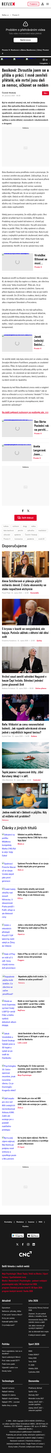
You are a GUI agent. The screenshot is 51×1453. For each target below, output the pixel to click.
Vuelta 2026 (28, 1291)
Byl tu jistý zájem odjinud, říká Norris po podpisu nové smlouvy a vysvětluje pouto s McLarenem (33, 1140)
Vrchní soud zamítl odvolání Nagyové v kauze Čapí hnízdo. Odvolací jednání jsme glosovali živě (24, 680)
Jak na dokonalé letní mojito (38, 1332)
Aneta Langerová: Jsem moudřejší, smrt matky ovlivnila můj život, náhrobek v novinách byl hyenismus (40, 450)
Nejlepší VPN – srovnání (11, 1402)
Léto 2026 (33, 1300)
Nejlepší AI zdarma (9, 1395)
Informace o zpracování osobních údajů (21, 1438)
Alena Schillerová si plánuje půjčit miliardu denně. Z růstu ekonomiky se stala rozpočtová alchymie (24, 585)
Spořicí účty (32, 1391)
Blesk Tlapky (22, 1273)
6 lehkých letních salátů (37, 1335)
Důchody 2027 (33, 1395)
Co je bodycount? (8, 1325)
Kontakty (8, 1222)
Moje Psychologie (9, 1273)
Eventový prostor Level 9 (20, 1287)
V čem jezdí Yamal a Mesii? (12, 1315)
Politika (5, 1344)
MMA (30, 1351)
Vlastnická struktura (33, 1441)
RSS (40, 1222)
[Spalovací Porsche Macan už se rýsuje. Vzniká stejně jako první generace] (9, 872)
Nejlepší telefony (8, 1391)
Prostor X (15, 15)
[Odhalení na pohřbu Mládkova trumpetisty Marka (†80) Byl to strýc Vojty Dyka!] (9, 845)
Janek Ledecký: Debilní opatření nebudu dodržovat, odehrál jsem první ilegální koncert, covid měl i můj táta (40, 341)
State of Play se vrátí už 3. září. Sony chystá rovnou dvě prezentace (32, 955)
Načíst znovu (25, 40)
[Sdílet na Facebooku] (23, 511)
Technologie (8, 1381)
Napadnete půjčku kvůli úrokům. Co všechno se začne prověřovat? (32, 978)
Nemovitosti (13, 1280)
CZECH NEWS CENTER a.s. (34, 1421)
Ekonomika (33, 1381)
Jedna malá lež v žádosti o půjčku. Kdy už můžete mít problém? (24, 814)
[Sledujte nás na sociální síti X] (17, 1244)
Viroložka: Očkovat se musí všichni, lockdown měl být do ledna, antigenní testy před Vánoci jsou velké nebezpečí (41, 259)
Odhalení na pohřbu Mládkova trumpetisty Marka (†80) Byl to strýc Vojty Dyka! (32, 837)
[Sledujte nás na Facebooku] (23, 1244)
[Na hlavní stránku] (8, 4)
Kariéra (25, 1226)
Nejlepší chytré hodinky (10, 1398)
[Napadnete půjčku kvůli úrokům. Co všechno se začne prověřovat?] (10, 985)
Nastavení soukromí (17, 1441)
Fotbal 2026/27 (33, 1355)
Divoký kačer (6, 1371)
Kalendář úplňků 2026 (9, 1322)
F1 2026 (31, 1365)
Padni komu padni (8, 1364)
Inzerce (31, 1222)
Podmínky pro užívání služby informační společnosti (25, 1435)
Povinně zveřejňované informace (31, 1447)
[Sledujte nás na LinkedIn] (34, 1244)
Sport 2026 (33, 1344)
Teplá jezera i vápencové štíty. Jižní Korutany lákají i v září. (22, 774)
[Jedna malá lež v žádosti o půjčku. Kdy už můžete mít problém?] (25, 796)
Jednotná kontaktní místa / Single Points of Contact (25, 1444)
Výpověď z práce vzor (10, 1367)
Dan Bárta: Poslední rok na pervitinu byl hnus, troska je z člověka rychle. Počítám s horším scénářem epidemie (41, 426)
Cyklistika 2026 (33, 1372)
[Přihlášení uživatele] (42, 3)
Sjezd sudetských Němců (11, 1357)
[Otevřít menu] (47, 3)
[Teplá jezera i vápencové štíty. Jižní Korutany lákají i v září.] (25, 755)
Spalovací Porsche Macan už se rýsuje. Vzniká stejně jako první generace (33, 865)
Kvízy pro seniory (8, 1318)
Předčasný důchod (35, 1388)
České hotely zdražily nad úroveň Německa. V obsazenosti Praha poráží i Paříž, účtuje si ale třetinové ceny (33, 892)
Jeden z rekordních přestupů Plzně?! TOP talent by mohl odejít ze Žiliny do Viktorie (32, 928)
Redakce (20, 1222)
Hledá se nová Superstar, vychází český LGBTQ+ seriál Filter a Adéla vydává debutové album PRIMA (31, 1004)
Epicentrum (6, 1308)
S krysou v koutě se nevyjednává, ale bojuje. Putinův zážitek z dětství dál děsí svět (25, 633)
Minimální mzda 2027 (36, 1398)
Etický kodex (13, 1447)
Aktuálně (6, 1300)
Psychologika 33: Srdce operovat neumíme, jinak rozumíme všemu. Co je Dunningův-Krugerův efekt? (32, 1069)
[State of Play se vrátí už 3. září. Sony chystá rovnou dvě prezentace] (9, 961)
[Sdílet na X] (28, 511)
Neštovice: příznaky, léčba (11, 1311)
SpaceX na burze (8, 1388)
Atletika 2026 (33, 1368)
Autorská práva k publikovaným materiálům (25, 1432)
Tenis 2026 (32, 1361)
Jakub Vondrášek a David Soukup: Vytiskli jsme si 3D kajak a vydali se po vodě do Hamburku (33, 1036)
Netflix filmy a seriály (9, 1405)
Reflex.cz (5, 15)
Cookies (40, 1438)
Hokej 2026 (32, 1358)
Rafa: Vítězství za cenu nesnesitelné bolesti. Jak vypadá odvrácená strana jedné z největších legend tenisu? (24, 728)
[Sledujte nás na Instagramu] (28, 1244)
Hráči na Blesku (35, 1273)
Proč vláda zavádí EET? (11, 1361)
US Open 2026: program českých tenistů (22, 1289)
